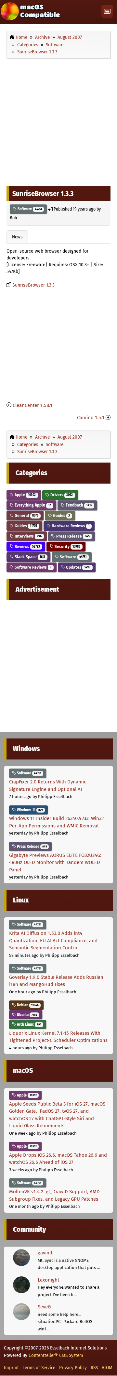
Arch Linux (28, 1024)
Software (29, 209)
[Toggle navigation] (107, 11)
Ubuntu (26, 1014)
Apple (25, 494)
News (17, 237)
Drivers (61, 494)
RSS (94, 1368)
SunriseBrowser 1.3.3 (33, 285)
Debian (27, 1005)
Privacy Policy (73, 1368)
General (26, 515)
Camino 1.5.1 (90, 417)
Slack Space (29, 556)
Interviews (28, 536)
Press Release (72, 536)
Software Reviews (32, 567)
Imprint (11, 1368)
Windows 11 (29, 810)
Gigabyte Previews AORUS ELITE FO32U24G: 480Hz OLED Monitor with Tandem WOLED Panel (55, 862)
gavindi (46, 1253)
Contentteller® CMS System (56, 1355)
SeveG (44, 1307)
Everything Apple (32, 505)
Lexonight (48, 1280)
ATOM (107, 1368)
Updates (77, 567)
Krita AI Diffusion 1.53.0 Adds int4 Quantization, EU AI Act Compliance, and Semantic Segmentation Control (53, 940)
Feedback (78, 505)
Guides (61, 515)
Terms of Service (39, 1368)
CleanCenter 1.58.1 (32, 405)
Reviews (27, 546)
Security (67, 546)
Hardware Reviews (70, 525)
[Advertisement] (58, 120)
